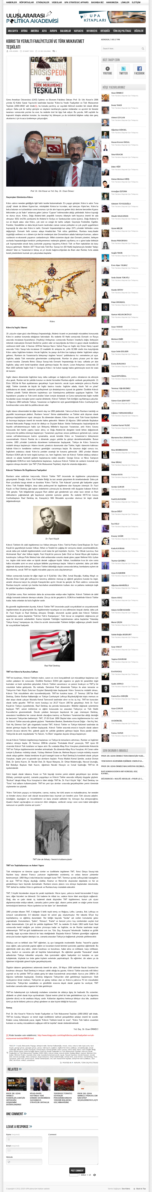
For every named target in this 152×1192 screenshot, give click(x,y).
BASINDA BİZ (97, 2)
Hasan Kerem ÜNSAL (120, 142)
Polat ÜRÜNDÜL (118, 302)
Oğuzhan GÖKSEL (119, 130)
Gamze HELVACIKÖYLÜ (121, 315)
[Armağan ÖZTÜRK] (105, 200)
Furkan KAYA (117, 475)
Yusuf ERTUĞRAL (118, 376)
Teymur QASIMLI (118, 561)
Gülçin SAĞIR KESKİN (120, 610)
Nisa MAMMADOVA (119, 450)
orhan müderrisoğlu (57, 1057)
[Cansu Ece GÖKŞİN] (105, 705)
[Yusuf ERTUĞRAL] (105, 385)
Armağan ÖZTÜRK (119, 191)
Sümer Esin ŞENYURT (120, 401)
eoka (70, 1046)
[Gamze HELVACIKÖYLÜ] (105, 323)
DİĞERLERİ (138, 31)
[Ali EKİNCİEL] (105, 729)
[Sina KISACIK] (105, 163)
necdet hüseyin (83, 1055)
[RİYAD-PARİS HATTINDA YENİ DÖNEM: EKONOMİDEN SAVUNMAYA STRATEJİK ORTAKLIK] (40, 1091)
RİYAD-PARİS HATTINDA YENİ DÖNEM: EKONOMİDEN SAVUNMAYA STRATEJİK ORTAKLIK (40, 1097)
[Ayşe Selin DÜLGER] (105, 360)
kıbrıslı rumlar (53, 1053)
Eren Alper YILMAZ (119, 265)
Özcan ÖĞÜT (116, 511)
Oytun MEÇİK (117, 228)
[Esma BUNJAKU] (105, 372)
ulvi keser (16, 1060)
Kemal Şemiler (51, 1050)
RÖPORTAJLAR (26, 2)
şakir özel (20, 1058)
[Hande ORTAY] (105, 298)
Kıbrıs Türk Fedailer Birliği (86, 1050)
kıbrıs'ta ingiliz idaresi (31, 1051)
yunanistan (31, 1060)
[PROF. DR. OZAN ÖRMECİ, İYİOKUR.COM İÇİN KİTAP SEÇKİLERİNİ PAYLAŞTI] (87, 1091)
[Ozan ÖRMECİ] (105, 101)
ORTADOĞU (105, 31)
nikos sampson (31, 1057)
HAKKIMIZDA (112, 2)
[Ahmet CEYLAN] (105, 126)
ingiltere (54, 1048)
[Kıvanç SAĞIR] (105, 545)
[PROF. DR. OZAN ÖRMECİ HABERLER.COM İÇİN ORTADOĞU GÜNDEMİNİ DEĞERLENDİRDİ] (16, 1091)
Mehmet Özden (20, 1055)
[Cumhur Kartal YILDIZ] (105, 434)
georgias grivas (31, 1048)
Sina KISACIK (117, 155)
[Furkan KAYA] (105, 483)
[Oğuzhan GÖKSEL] (105, 138)
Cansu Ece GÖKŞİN (119, 696)
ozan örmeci (78, 1057)
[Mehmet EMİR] (105, 348)
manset (83, 1053)
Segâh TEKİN (116, 253)
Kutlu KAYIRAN (117, 548)
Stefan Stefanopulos (42, 1058)
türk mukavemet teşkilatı (62, 1058)
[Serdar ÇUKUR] (105, 495)
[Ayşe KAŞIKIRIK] (105, 582)
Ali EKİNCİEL (116, 721)
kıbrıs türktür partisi (16, 1051)
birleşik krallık (42, 1046)
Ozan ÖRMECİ (117, 93)
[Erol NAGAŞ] (105, 680)
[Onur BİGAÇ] (105, 471)
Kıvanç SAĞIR (117, 536)
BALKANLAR (65, 31)
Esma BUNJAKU (118, 364)
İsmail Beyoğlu (83, 1048)
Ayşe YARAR (117, 327)
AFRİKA (24, 31)
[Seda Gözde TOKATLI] (105, 286)
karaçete (32, 1050)
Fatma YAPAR (117, 733)
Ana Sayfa (13, 31)
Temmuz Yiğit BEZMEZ (120, 388)
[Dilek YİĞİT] (105, 175)
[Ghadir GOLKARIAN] (105, 225)
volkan (23, 1060)
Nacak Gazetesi (71, 1055)
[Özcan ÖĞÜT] (105, 520)
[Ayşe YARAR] (105, 335)
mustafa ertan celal (33, 1055)
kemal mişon (41, 1050)
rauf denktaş (88, 1057)
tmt (51, 1058)
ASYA (44, 31)
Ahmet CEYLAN (118, 118)
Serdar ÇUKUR (117, 487)
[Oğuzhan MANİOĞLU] (105, 594)
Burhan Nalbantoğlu (55, 1046)
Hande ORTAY (117, 290)
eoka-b (75, 1046)
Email (12, 1146)
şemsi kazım (29, 1058)
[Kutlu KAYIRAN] (105, 557)
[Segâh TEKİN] (105, 261)
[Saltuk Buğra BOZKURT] (105, 643)
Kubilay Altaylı (75, 1053)
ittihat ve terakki (22, 1050)
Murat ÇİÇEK (116, 622)
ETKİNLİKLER (42, 2)
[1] (36, 106)
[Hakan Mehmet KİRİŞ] (105, 188)
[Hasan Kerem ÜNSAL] (105, 151)
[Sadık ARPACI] (105, 692)
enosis (64, 1046)
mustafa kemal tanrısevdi (50, 1055)
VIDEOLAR (57, 2)
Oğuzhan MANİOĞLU (120, 585)
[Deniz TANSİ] (105, 114)
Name (13, 1135)
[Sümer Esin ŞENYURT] (105, 409)
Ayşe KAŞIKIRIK (118, 573)
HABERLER (11, 2)
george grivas (19, 1048)
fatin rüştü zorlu (84, 1046)
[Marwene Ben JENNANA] (105, 446)
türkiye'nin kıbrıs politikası (81, 1058)
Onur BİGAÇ (116, 462)
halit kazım (46, 1048)
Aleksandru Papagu (29, 1046)
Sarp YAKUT (116, 647)
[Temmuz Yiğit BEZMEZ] (105, 397)
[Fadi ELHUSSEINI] (105, 508)
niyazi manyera (43, 1057)
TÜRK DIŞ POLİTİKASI (122, 31)
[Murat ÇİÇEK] (105, 631)
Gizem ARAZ (116, 598)
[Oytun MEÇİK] (105, 237)
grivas (39, 1048)
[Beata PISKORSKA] (105, 249)
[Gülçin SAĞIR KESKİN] (105, 618)
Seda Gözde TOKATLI (120, 278)
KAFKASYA (78, 31)
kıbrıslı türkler (64, 1053)
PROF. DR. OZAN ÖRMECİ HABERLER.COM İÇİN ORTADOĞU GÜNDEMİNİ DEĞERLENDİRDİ (15, 1099)
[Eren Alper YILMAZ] (105, 274)
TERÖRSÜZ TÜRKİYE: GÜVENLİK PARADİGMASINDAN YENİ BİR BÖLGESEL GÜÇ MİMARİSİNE (63, 1097)
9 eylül (18, 1046)
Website (9, 1157)
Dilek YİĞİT (116, 167)
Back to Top (141, 1189)
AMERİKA (35, 31)
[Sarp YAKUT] (105, 655)
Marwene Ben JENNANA (121, 438)
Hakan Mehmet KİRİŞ (120, 179)
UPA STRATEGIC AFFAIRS (76, 2)
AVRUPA (53, 31)
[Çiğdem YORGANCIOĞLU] (105, 421)
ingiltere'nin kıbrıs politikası (67, 1048)
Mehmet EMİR (117, 339)
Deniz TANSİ (116, 105)
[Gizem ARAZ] (105, 606)
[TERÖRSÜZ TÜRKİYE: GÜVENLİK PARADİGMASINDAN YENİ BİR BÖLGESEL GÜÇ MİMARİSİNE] (64, 1091)
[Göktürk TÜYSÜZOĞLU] (105, 212)
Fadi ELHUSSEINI (118, 499)
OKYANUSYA (92, 31)
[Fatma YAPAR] (105, 742)
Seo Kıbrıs (126, 1189)
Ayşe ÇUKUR (117, 708)
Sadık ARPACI (117, 684)
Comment (52, 1135)
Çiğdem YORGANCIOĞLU (122, 413)
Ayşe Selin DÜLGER (119, 351)
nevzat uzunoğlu (19, 1057)
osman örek (68, 1057)
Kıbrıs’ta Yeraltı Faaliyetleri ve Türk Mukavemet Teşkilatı (60, 1051)
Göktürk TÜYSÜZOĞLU (121, 204)
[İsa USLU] (105, 532)
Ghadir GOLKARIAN (119, 216)
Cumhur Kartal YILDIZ (120, 425)
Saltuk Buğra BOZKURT (121, 635)
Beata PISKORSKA (119, 241)
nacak (62, 1055)
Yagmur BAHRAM (118, 659)
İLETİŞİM (136, 2)
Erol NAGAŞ (116, 672)
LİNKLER (125, 2)
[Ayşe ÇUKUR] (105, 717)
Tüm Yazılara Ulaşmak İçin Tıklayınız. (125, 96)
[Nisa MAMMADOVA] (105, 458)
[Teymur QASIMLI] (105, 569)
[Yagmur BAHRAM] (105, 668)
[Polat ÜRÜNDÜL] (105, 311)
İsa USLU (115, 524)
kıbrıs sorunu (62, 1050)
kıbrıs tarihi (72, 1050)
